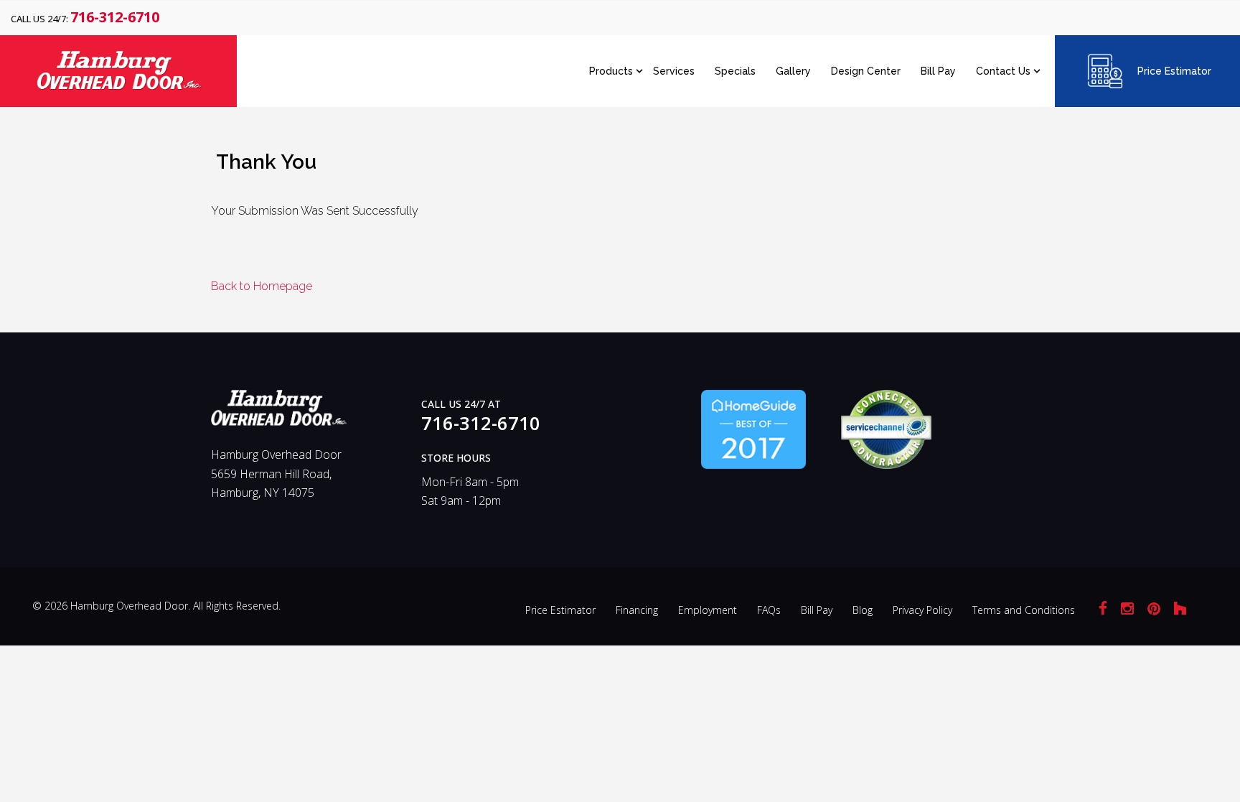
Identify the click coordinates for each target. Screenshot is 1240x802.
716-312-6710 (114, 17)
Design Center (866, 71)
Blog (862, 610)
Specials (735, 71)
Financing (637, 610)
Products (611, 71)
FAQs (769, 610)
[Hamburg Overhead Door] (279, 414)
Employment (707, 610)
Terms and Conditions (1023, 610)
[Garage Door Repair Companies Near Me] (753, 428)
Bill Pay (938, 71)
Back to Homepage (261, 286)
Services (674, 71)
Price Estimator (1174, 71)
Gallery (793, 71)
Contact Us (1003, 71)
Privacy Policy (922, 610)
